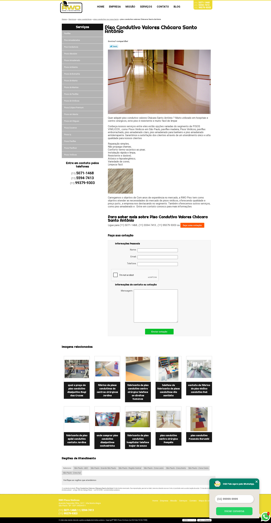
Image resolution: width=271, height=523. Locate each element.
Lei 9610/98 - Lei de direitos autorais (107, 490)
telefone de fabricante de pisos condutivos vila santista (168, 390)
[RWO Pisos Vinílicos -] (77, 6)
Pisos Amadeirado (72, 60)
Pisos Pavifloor (70, 148)
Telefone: (132, 263)
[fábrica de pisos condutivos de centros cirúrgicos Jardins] (107, 369)
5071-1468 (204, 2)
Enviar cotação (159, 331)
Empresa (115, 6)
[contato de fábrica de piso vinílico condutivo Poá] (199, 369)
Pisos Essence (70, 128)
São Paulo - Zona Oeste (198, 468)
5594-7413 (204, 5)
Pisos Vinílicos (70, 155)
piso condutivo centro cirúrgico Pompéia (168, 439)
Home (100, 6)
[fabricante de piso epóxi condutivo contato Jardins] (77, 419)
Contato (163, 6)
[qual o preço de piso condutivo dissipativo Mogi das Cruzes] (77, 369)
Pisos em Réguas (71, 121)
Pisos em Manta (71, 114)
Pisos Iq (67, 134)
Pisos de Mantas (71, 87)
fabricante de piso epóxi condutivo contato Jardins (76, 439)
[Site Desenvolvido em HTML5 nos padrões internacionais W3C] (189, 520)
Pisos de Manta (70, 81)
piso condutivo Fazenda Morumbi (199, 437)
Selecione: (67, 468)
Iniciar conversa (234, 511)
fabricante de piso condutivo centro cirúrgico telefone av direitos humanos (138, 392)
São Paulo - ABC (81, 468)
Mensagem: (127, 290)
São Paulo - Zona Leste (153, 468)
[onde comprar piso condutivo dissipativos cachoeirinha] (107, 419)
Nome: (133, 249)
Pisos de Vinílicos (71, 101)
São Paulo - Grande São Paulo (103, 468)
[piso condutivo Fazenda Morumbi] (199, 419)
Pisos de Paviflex (71, 94)
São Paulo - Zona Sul (72, 473)
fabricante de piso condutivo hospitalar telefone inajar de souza (138, 440)
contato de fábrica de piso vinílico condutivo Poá (199, 388)
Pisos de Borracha (72, 74)
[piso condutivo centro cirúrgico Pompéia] (168, 419)
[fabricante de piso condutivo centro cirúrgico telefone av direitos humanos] (138, 369)
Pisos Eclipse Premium (74, 108)
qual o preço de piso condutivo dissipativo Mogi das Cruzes (76, 390)
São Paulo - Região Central (130, 468)
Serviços (146, 6)
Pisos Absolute (70, 54)
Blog (177, 6)
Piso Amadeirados (72, 40)
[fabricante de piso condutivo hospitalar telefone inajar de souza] (138, 419)
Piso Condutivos (71, 47)
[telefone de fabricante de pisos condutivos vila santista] (168, 369)
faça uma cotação (192, 225)
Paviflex (67, 33)
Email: (133, 256)
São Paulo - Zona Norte (176, 468)
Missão (130, 6)
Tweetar (113, 46)
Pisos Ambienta (71, 67)
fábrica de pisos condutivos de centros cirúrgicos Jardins (107, 390)
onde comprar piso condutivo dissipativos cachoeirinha (107, 440)
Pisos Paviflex (70, 141)
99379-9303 (205, 7)
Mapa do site (205, 501)
